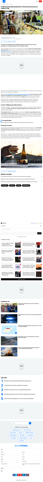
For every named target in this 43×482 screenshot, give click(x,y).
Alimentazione (26, 185)
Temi (2, 449)
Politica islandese (13, 435)
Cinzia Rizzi (3, 37)
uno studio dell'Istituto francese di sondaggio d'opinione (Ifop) (17, 94)
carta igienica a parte (5, 51)
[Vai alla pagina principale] (4, 1)
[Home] (1, 4)
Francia (11, 4)
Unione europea (13, 432)
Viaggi (2, 459)
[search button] (30, 423)
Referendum (22, 435)
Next (2, 456)
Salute (23, 456)
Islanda (20, 432)
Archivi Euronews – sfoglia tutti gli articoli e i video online (31, 464)
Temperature (21, 440)
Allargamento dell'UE (29, 432)
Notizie (4, 4)
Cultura (23, 459)
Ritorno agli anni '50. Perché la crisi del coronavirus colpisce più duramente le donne (17, 122)
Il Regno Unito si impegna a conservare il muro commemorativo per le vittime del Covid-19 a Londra (19, 181)
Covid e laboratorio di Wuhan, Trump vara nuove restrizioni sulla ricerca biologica (16, 176)
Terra (23, 454)
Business (2, 454)
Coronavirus (4, 185)
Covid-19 (12, 185)
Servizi (2, 468)
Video (2, 461)
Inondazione (30, 435)
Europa (2, 452)
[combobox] (21, 423)
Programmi (24, 461)
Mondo (7, 4)
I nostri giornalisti (4, 463)
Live (40, 1)
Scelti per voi (5, 301)
